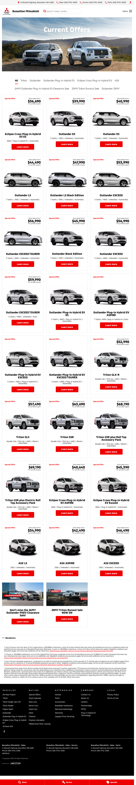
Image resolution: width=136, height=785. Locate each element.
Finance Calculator (36, 720)
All (16, 80)
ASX (117, 80)
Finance (32, 716)
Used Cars (33, 709)
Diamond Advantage (63, 709)
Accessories (60, 702)
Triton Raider (8, 705)
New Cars (33, 702)
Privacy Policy (113, 694)
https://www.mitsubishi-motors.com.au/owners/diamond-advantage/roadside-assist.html (38, 665)
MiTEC (83, 709)
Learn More (23, 147)
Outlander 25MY (111, 88)
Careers (84, 702)
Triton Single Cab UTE (12, 702)
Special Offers (35, 694)
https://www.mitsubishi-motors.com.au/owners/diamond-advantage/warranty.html (81, 651)
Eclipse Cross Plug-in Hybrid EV (94, 80)
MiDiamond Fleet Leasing (39, 724)
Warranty (59, 713)
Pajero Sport (8, 709)
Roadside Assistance (64, 705)
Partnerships (86, 705)
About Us (85, 698)
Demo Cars (33, 705)
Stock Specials (35, 698)
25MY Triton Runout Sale (85, 88)
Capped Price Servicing (64, 716)
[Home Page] (6, 11)
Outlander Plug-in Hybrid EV (59, 80)
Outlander (35, 80)
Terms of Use (112, 698)
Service (58, 694)
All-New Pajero (9, 694)
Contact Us (85, 694)
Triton (24, 80)
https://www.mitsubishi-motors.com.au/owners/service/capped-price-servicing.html (36, 658)
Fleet (31, 713)
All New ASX (8, 726)
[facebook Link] (130, 2)
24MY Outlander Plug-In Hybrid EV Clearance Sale (42, 88)
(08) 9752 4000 (14, 751)
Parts (57, 698)
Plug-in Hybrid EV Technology (88, 714)
